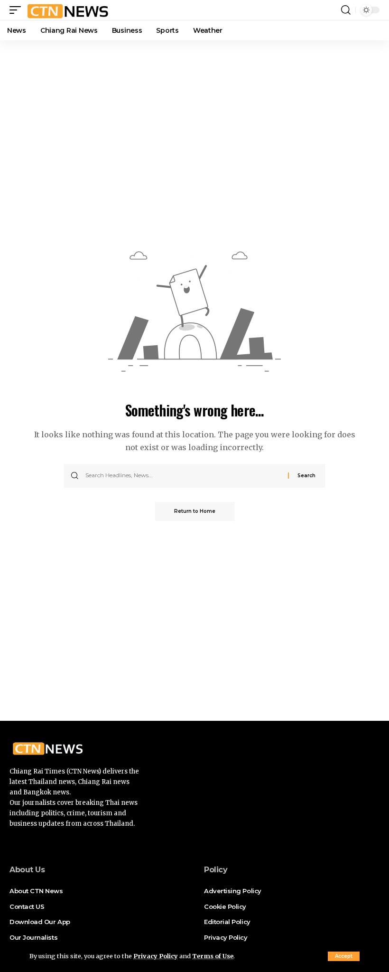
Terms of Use (212, 956)
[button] (344, 956)
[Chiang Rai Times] (68, 10)
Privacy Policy (155, 956)
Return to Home (194, 511)
